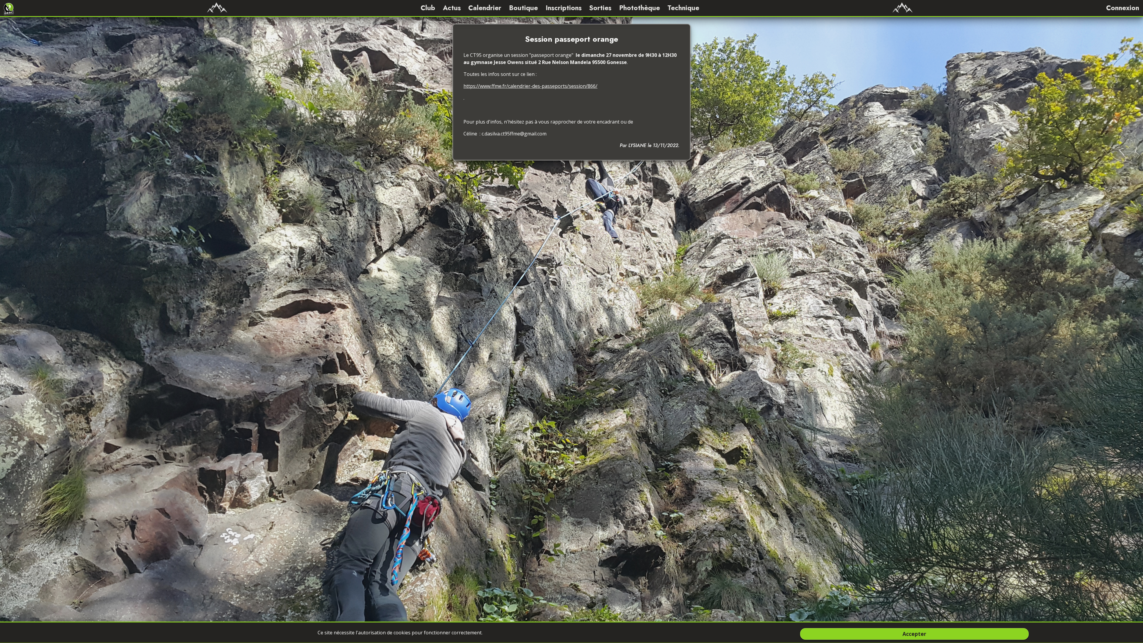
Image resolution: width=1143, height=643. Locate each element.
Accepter (914, 633)
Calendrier (484, 8)
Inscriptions (564, 8)
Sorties (600, 8)
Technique (683, 8)
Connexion (1122, 8)
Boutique (523, 8)
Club (428, 8)
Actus (452, 8)
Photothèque (639, 8)
